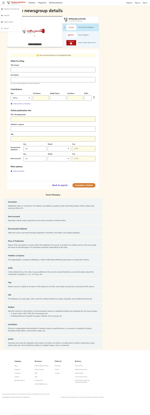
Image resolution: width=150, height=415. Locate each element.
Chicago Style (39, 380)
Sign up (137, 3)
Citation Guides (39, 369)
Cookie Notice (79, 373)
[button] (21, 98)
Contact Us (17, 373)
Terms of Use (79, 366)
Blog (15, 366)
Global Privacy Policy (81, 369)
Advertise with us (19, 380)
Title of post (15, 65)
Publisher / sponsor (17, 124)
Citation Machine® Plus (41, 366)
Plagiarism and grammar (11, 9)
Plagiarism (42, 3)
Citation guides (8, 22)
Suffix (86, 93)
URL (12, 134)
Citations (31, 3)
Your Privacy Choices (81, 377)
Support (6, 28)
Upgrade (6, 15)
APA (36, 373)
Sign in (145, 3)
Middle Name (55, 93)
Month (50, 144)
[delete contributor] (94, 97)
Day (24, 144)
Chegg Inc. (17, 369)
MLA (36, 377)
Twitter (57, 369)
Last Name (70, 93)
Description (15, 75)
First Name (37, 93)
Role (12, 93)
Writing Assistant (55, 3)
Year (73, 144)
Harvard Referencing (41, 384)
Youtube (57, 373)
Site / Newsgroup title (18, 114)
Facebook (58, 366)
